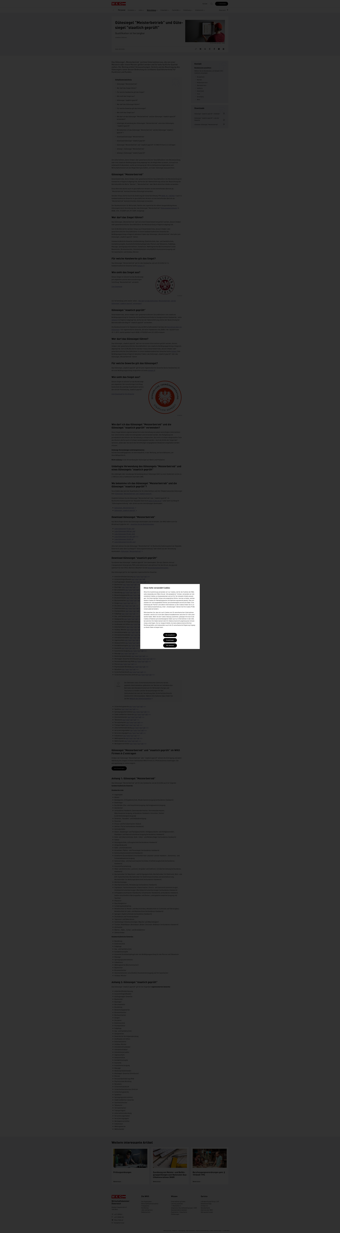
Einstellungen (170, 640)
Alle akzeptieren (170, 635)
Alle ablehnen (170, 645)
